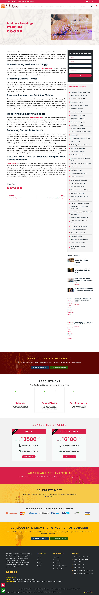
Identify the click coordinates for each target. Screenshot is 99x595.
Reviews (82, 6)
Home (25, 6)
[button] (96, 6)
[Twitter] (15, 572)
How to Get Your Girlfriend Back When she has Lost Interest (83, 323)
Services (59, 6)
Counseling (50, 6)
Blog (75, 6)
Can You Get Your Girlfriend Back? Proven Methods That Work (82, 270)
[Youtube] (87, 1)
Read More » (77, 265)
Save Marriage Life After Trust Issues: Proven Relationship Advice (82, 300)
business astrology (36, 117)
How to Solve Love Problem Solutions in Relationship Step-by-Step (83, 280)
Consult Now (28, 456)
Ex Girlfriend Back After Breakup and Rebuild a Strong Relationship (83, 289)
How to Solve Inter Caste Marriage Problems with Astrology (81, 260)
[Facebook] (84, 1)
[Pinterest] (89, 1)
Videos (69, 6)
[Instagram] (92, 1)
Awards (40, 6)
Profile (32, 6)
